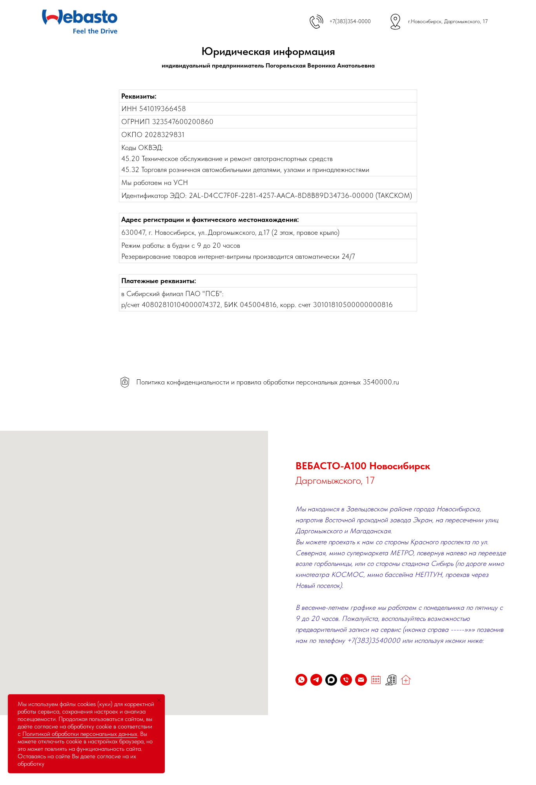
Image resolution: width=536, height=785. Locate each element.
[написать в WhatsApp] (301, 680)
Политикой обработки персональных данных (79, 733)
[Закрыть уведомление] (159, 700)
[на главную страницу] (406, 680)
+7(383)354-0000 (350, 21)
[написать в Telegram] (316, 680)
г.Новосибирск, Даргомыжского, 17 (448, 21)
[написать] (361, 680)
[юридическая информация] (391, 680)
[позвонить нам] (346, 680)
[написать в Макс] (331, 680)
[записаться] (376, 680)
